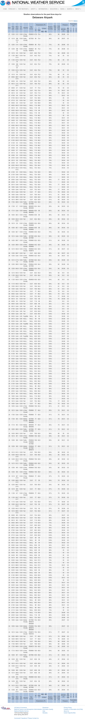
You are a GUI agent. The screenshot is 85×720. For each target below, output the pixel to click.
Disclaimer (45, 707)
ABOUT (77, 9)
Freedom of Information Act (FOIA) (73, 709)
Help (43, 711)
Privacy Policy (68, 707)
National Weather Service (21, 711)
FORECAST (12, 9)
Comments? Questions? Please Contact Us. (26, 718)
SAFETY (33, 9)
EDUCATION (54, 9)
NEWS (62, 9)
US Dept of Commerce (20, 707)
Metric (75, 21)
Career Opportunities (70, 713)
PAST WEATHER (23, 9)
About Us (66, 711)
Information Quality (47, 709)
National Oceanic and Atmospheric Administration (28, 709)
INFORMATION (43, 9)
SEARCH (70, 9)
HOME (5, 9)
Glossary (44, 713)
